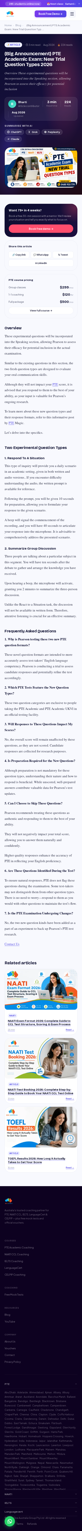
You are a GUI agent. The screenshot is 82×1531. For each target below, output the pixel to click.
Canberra (10, 1410)
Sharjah (24, 1476)
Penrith (31, 1471)
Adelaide (22, 1392)
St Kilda (61, 1476)
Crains (18, 1418)
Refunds (32, 1523)
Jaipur (42, 1440)
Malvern (50, 1449)
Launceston (43, 1445)
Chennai (24, 1414)
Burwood (10, 1405)
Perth (40, 1471)
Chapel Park (11, 1414)
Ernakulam (44, 1423)
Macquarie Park (35, 1449)
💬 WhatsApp (41, 254)
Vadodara (54, 1485)
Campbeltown (40, 1405)
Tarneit (39, 1480)
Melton (51, 1454)
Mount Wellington (15, 1462)
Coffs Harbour (65, 1414)
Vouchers (10, 1348)
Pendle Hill (20, 1471)
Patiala (8, 1471)
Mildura (61, 1454)
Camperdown (58, 1405)
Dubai (71, 1418)
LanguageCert (13, 1267)
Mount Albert (12, 1458)
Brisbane (61, 1401)
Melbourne (40, 1454)
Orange (35, 1467)
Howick (69, 1436)
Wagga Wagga (13, 1489)
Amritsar (9, 1396)
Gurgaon (44, 1432)
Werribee (47, 1489)
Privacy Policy (13, 1361)
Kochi (31, 1445)
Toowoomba (27, 1485)
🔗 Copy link (19, 254)
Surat (21, 1480)
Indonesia (31, 1440)
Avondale (41, 1396)
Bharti (22, 102)
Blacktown (48, 1401)
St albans (50, 1476)
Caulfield (34, 1410)
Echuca (33, 1423)
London (9, 1449)
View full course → (41, 310)
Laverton (56, 1445)
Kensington (11, 1445)
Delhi (63, 1418)
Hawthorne (11, 1436)
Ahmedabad (36, 1392)
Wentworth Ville (31, 1489)
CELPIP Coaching (15, 1274)
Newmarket (66, 1462)
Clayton (43, 1414)
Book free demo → (41, 228)
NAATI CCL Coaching (17, 1254)
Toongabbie (11, 1485)
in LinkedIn (41, 263)
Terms (19, 1523)
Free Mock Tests (14, 1294)
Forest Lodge (12, 1427)
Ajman (48, 1392)
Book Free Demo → (51, 13)
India (21, 1440)
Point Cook (51, 1471)
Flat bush (56, 1423)
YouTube (10, 1321)
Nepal (41, 1462)
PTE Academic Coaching (19, 1247)
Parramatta (66, 1467)
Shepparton (36, 1476)
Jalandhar (52, 1440)
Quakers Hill (66, 1471)
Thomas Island (53, 1480)
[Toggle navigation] (72, 14)
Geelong (43, 1427)
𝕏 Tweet (63, 254)
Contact (10, 1354)
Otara (55, 1467)
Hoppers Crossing (52, 1436)
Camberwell (24, 1405)
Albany (57, 1392)
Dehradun (53, 1418)
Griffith (34, 1432)
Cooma (9, 1418)
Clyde (52, 1414)
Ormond (46, 1467)
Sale (16, 1476)
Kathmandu (65, 1440)
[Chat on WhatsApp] (10, 1521)
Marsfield (26, 1454)
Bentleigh (35, 1401)
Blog (18, 25)
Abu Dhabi (10, 1392)
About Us (10, 1341)
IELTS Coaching (14, 1261)
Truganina (41, 1485)
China (34, 1414)
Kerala (22, 1445)
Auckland (29, 1396)
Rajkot (8, 1476)
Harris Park (57, 1432)
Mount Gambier (29, 1458)
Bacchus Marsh (56, 1396)
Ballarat (71, 1396)
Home (8, 25)
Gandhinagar (29, 1427)
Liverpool (68, 1445)
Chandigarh (61, 1410)
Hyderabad (11, 1440)
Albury (65, 1392)
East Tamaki (20, 1423)
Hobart (23, 1436)
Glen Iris (9, 1432)
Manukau (61, 1449)
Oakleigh (24, 1467)
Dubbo (8, 1423)
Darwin (42, 1418)
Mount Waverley (48, 1458)
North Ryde (11, 1467)
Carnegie (22, 1410)
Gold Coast (22, 1432)
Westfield (59, 1489)
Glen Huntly (69, 1427)
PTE (55, 384)
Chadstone (47, 1410)
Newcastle (52, 1462)
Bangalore (10, 1401)
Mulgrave (31, 1462)
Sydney (30, 1480)
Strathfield (11, 1480)
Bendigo (23, 1401)
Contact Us (12, 944)
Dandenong (30, 1418)
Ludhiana (20, 1449)
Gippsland (55, 1427)
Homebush (34, 1436)
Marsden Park (12, 1454)
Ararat (18, 1396)
